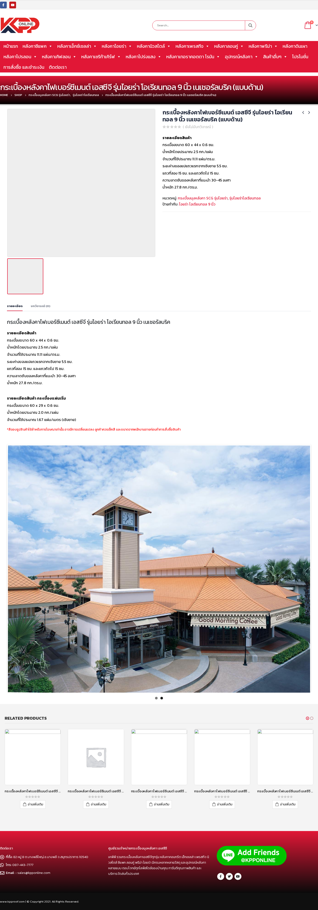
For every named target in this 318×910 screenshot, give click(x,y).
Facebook (220, 876)
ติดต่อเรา (58, 67)
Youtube (237, 876)
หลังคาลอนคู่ (226, 46)
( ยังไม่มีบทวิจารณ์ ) (198, 127)
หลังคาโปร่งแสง (141, 56)
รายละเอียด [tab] (15, 306)
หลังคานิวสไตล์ (151, 46)
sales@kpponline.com (33, 872)
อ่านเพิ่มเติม (35, 804)
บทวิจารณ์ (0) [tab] (40, 306)
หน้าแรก (10, 46)
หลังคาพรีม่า (260, 46)
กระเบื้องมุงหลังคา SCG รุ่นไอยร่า (203, 198)
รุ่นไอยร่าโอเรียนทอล (245, 198)
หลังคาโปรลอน (17, 56)
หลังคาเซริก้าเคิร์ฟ (98, 56)
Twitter (229, 876)
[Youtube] (12, 5)
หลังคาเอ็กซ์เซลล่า (74, 46)
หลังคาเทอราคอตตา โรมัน (190, 56)
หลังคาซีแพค (35, 46)
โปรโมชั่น (300, 56)
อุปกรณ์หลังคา (238, 56)
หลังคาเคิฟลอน (56, 56)
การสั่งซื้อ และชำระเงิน (23, 67)
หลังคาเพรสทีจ (189, 46)
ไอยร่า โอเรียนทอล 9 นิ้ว (197, 204)
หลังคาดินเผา (295, 46)
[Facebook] (3, 5)
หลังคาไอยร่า (114, 46)
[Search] (250, 25)
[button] (307, 718)
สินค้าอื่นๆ (272, 56)
